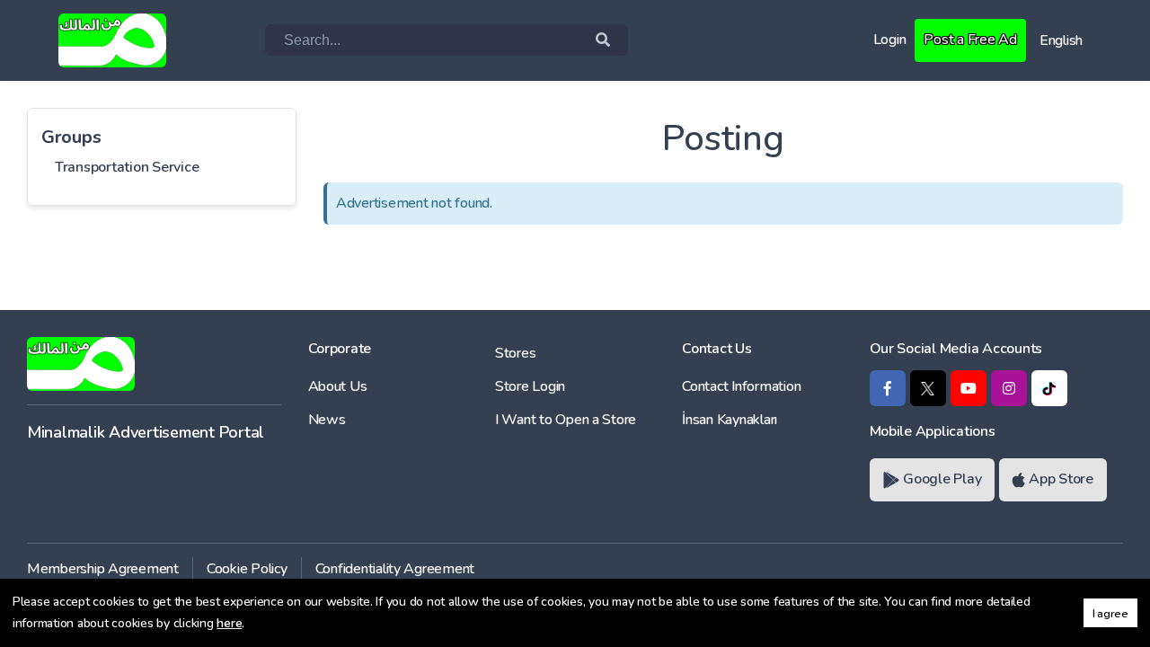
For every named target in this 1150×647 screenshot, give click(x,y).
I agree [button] (1110, 613)
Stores (515, 353)
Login (890, 39)
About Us (337, 386)
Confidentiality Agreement (395, 569)
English (1061, 40)
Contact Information (741, 386)
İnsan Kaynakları (729, 420)
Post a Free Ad (970, 39)
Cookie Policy (247, 569)
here (229, 623)
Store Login (530, 386)
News (327, 420)
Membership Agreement (103, 569)
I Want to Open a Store (565, 420)
